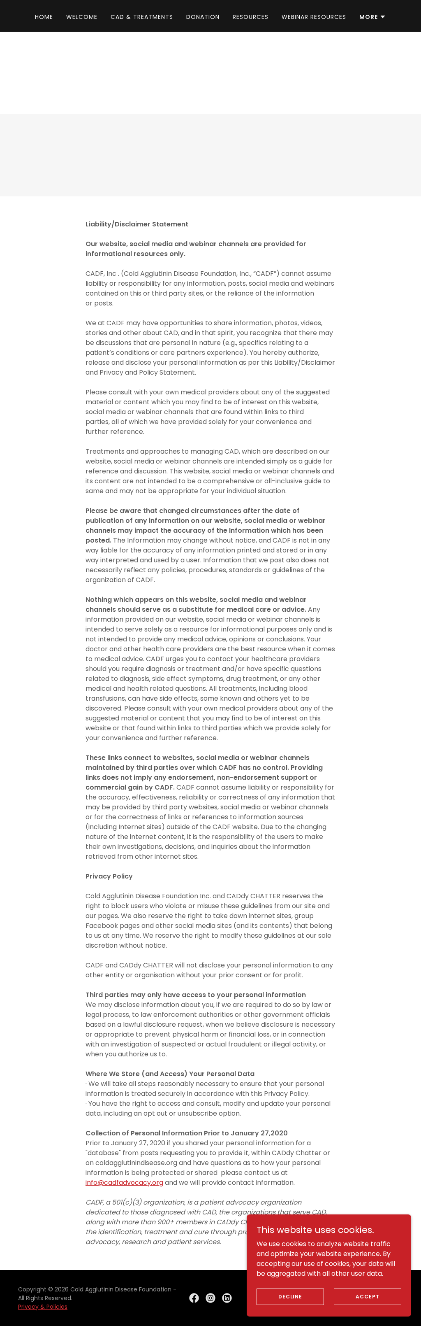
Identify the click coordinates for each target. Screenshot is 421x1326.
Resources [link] (250, 17)
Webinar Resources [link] (314, 17)
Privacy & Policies (42, 1307)
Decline (290, 1296)
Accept (367, 1296)
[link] (194, 1298)
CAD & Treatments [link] (142, 17)
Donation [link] (203, 17)
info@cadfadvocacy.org (124, 1182)
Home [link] (44, 17)
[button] (372, 17)
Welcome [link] (81, 17)
